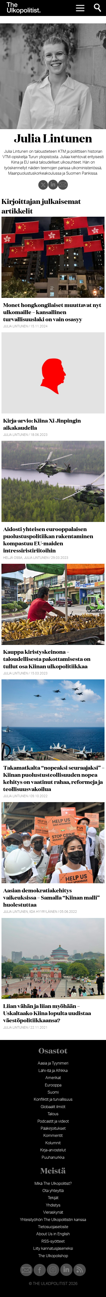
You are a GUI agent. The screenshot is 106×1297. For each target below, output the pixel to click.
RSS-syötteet (53, 1241)
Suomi (53, 1092)
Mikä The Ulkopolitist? (53, 1184)
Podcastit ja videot (53, 1121)
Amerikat (53, 1078)
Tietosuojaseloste (53, 1227)
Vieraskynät (53, 1212)
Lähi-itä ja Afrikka (53, 1071)
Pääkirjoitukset (53, 1128)
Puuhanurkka (53, 1158)
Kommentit (53, 1136)
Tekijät (53, 1198)
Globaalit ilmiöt (53, 1107)
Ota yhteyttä (53, 1191)
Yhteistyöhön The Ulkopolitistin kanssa (53, 1220)
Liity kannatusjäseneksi (53, 1249)
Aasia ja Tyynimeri (53, 1063)
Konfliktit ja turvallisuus (53, 1099)
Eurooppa (53, 1085)
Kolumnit (53, 1143)
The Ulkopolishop (53, 1256)
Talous (53, 1114)
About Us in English (53, 1234)
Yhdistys (53, 1205)
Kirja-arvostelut (53, 1150)
